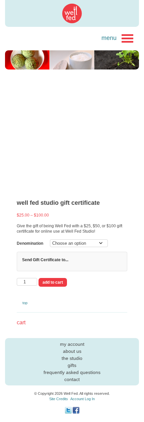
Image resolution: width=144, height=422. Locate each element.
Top (24, 303)
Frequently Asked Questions (72, 372)
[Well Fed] (72, 13)
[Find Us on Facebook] (76, 412)
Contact (72, 379)
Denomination (30, 243)
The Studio (72, 358)
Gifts (72, 365)
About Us (72, 351)
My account (72, 344)
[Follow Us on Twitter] (68, 412)
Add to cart (53, 282)
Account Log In (82, 399)
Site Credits (58, 399)
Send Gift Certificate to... (45, 259)
